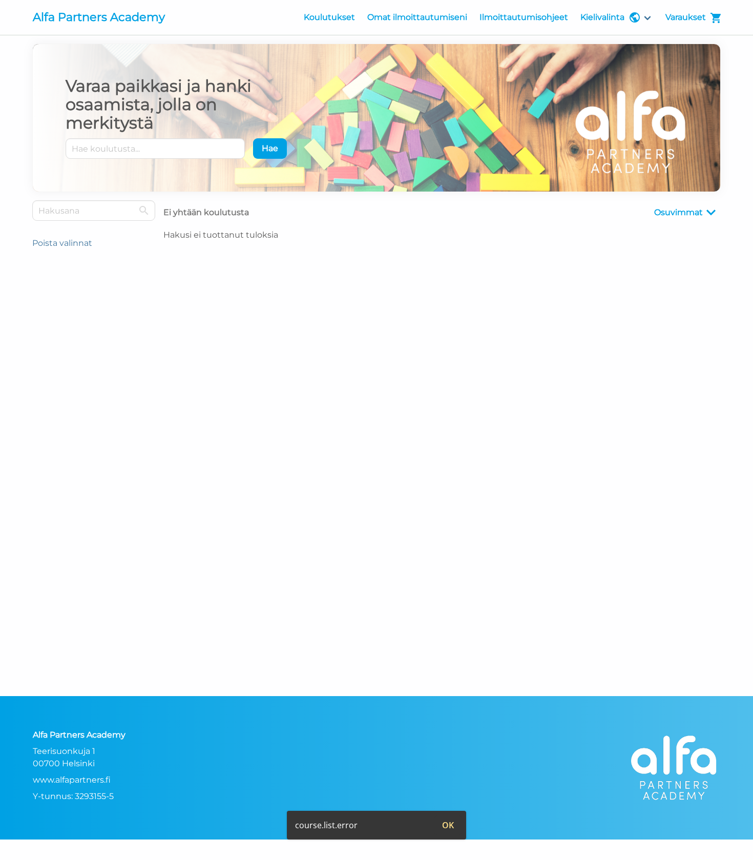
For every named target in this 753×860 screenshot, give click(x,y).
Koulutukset (329, 17)
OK (448, 825)
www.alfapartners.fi (72, 780)
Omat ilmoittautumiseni (417, 17)
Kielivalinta (602, 17)
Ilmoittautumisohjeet (523, 17)
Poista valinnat (62, 243)
